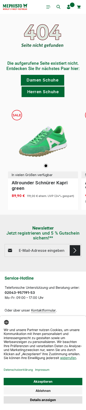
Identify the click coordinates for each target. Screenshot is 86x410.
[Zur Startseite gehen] (15, 6)
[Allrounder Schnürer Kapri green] (43, 141)
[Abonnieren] (75, 250)
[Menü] (48, 6)
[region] (43, 158)
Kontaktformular (43, 310)
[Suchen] (58, 6)
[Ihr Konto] (68, 6)
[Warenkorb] (79, 6)
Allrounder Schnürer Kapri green (40, 185)
